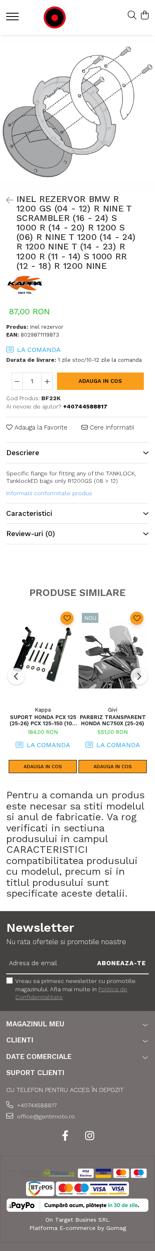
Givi (112, 710)
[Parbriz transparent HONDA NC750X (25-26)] (113, 654)
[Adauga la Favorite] (67, 618)
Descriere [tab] (22, 453)
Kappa (43, 710)
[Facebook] (65, 1136)
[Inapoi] (6, 200)
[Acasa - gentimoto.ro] (54, 17)
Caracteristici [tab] (29, 513)
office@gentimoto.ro (45, 1116)
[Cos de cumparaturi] (144, 16)
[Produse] (13, 19)
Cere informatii (111, 427)
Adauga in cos (100, 381)
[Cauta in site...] (132, 16)
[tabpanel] (77, 112)
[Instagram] (90, 1136)
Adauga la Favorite (39, 427)
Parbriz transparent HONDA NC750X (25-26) (113, 720)
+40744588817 (36, 1105)
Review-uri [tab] (30, 533)
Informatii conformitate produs (49, 493)
